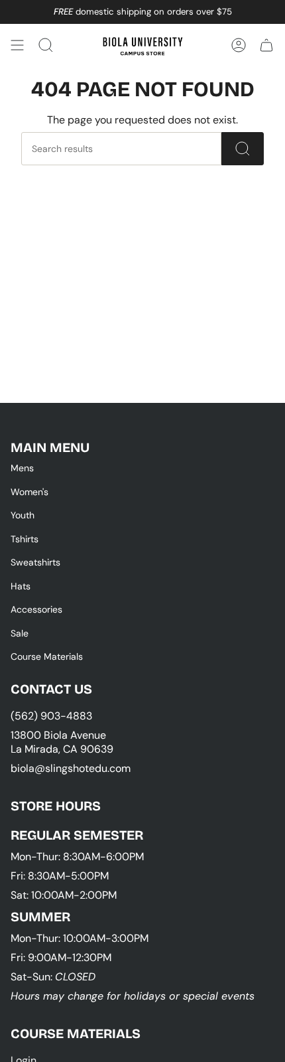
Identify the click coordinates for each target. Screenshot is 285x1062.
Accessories (36, 609)
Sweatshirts (35, 562)
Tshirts (24, 539)
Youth (22, 515)
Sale (19, 633)
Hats (20, 586)
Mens (22, 468)
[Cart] (266, 45)
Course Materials (47, 656)
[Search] (242, 148)
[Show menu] (17, 45)
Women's (29, 492)
